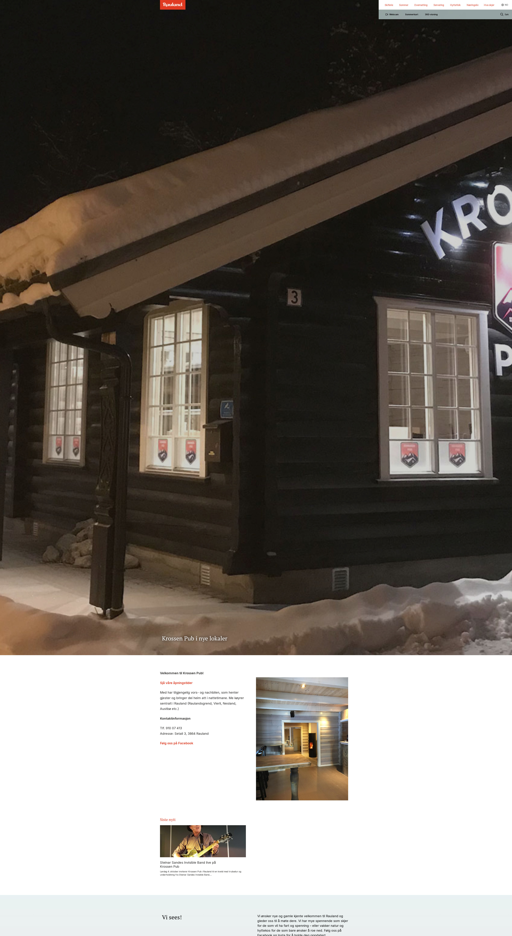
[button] (504, 14)
